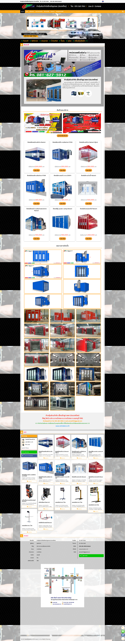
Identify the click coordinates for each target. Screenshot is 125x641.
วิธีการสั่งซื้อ (46, 11)
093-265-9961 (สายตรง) (56, 1)
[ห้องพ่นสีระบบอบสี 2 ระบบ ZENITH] (62, 468)
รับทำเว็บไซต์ (27, 639)
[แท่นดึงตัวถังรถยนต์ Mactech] (46, 516)
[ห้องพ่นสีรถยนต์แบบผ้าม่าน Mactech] (46, 442)
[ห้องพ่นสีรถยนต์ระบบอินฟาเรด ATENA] (46, 468)
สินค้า (27, 11)
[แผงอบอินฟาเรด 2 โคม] (62, 493)
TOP (123, 639)
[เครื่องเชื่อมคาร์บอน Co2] (46, 493)
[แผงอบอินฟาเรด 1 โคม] (29, 516)
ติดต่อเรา (53, 11)
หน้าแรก (22, 11)
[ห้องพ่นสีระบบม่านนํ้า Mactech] (79, 468)
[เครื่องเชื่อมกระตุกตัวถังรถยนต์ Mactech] (29, 491)
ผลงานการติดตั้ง (39, 11)
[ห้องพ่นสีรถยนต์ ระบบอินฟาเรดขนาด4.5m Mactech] (79, 442)
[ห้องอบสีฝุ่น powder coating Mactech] (96, 442)
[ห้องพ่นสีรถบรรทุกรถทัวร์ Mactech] (96, 468)
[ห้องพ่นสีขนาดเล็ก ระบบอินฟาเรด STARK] (29, 465)
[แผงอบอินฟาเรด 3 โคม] (79, 493)
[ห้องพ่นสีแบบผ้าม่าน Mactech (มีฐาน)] (62, 442)
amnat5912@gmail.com (84, 552)
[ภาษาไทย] (103, 1)
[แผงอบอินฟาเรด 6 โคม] (96, 494)
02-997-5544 (45, 1)
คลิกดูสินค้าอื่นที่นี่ (59, 11)
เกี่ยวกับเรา (32, 11)
